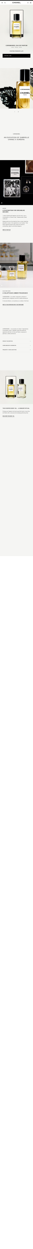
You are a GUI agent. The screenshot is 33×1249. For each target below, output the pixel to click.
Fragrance (11, 573)
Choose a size (7, 55)
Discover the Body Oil (8, 416)
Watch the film (7, 229)
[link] (31, 2)
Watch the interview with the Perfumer (13, 304)
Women (19, 573)
